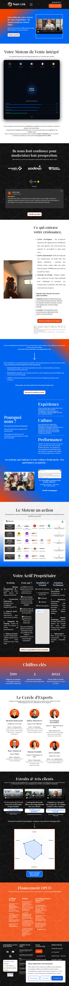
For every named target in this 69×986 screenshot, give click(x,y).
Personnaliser (34, 978)
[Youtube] (13, 951)
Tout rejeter (45, 978)
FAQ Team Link (55, 952)
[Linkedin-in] (7, 951)
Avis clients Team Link (40, 959)
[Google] (10, 956)
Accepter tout (57, 978)
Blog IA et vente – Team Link (59, 956)
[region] (45, 971)
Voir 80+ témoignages (49, 490)
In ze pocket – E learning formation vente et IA (57, 960)
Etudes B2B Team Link (57, 948)
